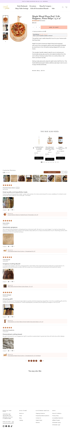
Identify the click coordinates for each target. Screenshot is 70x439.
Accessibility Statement (57, 418)
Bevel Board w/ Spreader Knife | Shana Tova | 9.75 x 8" (49, 149)
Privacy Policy (55, 415)
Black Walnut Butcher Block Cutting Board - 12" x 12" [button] (20, 286)
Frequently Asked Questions (42, 415)
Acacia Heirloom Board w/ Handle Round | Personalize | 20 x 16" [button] (23, 214)
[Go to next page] (44, 361)
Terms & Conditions (56, 413)
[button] (63, 7)
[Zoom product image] (18, 28)
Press (20, 415)
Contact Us (38, 418)
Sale (53, 8)
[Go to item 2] (14, 178)
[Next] (66, 148)
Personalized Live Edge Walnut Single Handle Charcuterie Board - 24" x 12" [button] (25, 321)
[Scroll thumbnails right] (66, 178)
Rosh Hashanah (22, 6)
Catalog (21, 420)
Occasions (32, 6)
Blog (20, 418)
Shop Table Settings (21, 8)
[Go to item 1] (6, 178)
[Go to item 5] (36, 178)
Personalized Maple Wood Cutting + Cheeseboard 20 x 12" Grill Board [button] (24, 355)
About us (21, 413)
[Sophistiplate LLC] (6, 7)
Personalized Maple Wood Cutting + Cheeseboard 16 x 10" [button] (21, 251)
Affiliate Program (56, 420)
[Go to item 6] (43, 178)
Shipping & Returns (40, 413)
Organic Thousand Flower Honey (60, 148)
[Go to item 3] (21, 178)
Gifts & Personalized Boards (39, 8)
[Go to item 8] (58, 178)
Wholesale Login (56, 424)
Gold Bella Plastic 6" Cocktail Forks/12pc (39, 148)
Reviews (38, 422)
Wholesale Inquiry (56, 422)
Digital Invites (39, 420)
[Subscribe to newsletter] (13, 422)
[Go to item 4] (28, 178)
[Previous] (33, 148)
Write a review (52, 172)
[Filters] (62, 172)
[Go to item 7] (51, 178)
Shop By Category (46, 6)
